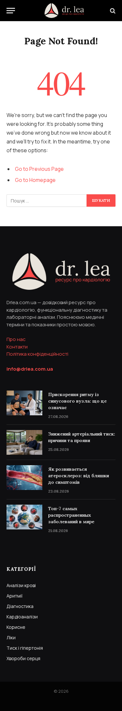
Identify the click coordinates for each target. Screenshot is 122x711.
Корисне (16, 627)
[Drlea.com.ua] (64, 10)
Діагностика (20, 606)
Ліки (11, 637)
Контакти (17, 346)
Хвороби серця (23, 658)
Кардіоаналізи (22, 617)
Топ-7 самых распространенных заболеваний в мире (71, 515)
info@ (30, 368)
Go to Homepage (35, 180)
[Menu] (11, 10)
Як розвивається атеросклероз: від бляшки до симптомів (78, 475)
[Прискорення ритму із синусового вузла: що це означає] (24, 403)
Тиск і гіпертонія (25, 648)
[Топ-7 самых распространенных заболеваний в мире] (24, 517)
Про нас (16, 339)
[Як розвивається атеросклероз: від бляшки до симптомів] (24, 477)
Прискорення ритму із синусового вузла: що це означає (77, 401)
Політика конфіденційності (37, 353)
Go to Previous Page (39, 168)
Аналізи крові (21, 585)
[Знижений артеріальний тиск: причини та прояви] (24, 442)
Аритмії (14, 596)
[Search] (112, 10)
